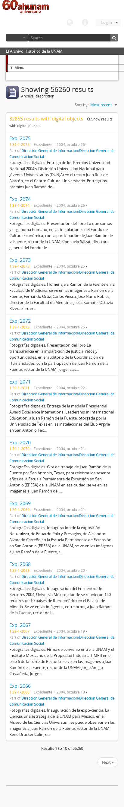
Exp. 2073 (20, 260)
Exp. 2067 (20, 625)
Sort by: (81, 104)
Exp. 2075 (20, 138)
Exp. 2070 (20, 442)
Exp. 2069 (20, 503)
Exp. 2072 (20, 321)
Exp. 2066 (20, 686)
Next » (107, 762)
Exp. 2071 (20, 381)
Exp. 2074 (20, 199)
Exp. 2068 (20, 564)
